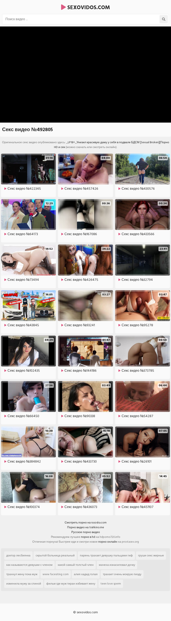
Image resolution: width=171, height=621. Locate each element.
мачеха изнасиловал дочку (117, 564)
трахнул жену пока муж (21, 574)
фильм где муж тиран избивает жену (70, 583)
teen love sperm (111, 583)
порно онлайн (107, 541)
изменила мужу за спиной (23, 583)
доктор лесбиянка (18, 555)
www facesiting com (56, 574)
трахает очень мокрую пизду (122, 574)
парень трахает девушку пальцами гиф (106, 555)
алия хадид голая (86, 574)
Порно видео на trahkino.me (85, 527)
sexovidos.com (88, 7)
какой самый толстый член (76, 564)
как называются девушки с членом (29, 564)
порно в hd (88, 536)
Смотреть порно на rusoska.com (86, 522)
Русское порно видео (85, 532)
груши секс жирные (151, 555)
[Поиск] (164, 19)
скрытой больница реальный (55, 555)
